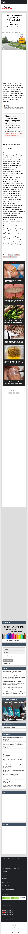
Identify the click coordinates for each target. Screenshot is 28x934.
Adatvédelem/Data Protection (13, 930)
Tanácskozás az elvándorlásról (11, 730)
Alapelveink (16, 927)
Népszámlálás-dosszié (9, 727)
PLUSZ (4, 2)
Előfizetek (15, 2)
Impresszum (10, 927)
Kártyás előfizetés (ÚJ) (11, 133)
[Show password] (23, 652)
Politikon (4, 878)
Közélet (16, 32)
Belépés (9, 2)
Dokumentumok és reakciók (14, 640)
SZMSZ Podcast (6, 882)
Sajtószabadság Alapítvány (9, 889)
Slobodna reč (5, 885)
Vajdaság (20, 32)
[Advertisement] (14, 66)
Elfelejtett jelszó (7, 663)
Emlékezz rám (8, 656)
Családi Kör (5, 871)
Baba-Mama (5, 875)
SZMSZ (3, 32)
